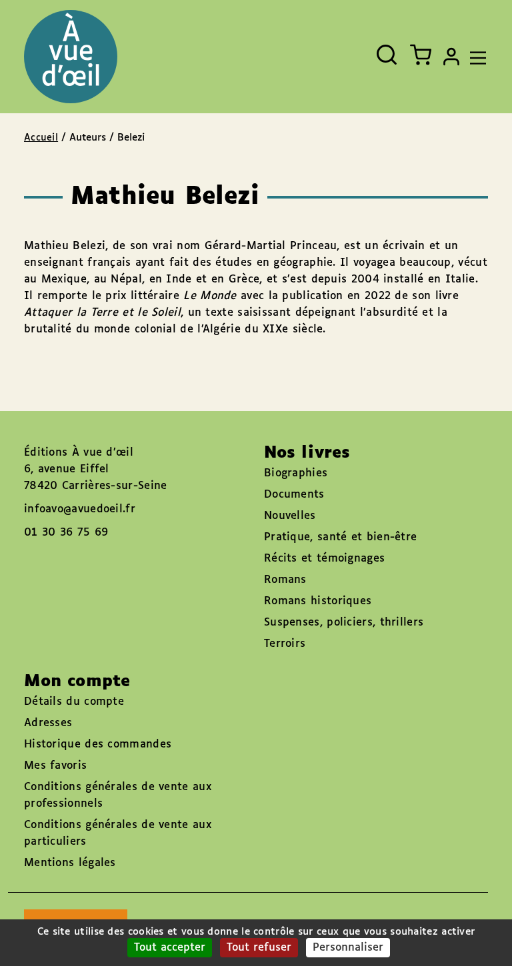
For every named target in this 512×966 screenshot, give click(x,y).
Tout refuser (259, 947)
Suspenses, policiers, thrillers (343, 622)
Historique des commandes (97, 744)
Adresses (48, 723)
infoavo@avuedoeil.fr (79, 509)
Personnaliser (348, 947)
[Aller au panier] (420, 54)
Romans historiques (317, 601)
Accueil (41, 138)
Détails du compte (74, 702)
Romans (285, 580)
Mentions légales (70, 863)
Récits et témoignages (324, 558)
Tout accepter (169, 947)
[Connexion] (451, 57)
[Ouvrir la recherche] (387, 55)
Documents (294, 494)
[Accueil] (70, 56)
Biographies (295, 473)
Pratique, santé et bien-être (340, 537)
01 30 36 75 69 (66, 532)
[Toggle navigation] (474, 56)
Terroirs (284, 644)
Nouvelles (290, 516)
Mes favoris (55, 765)
